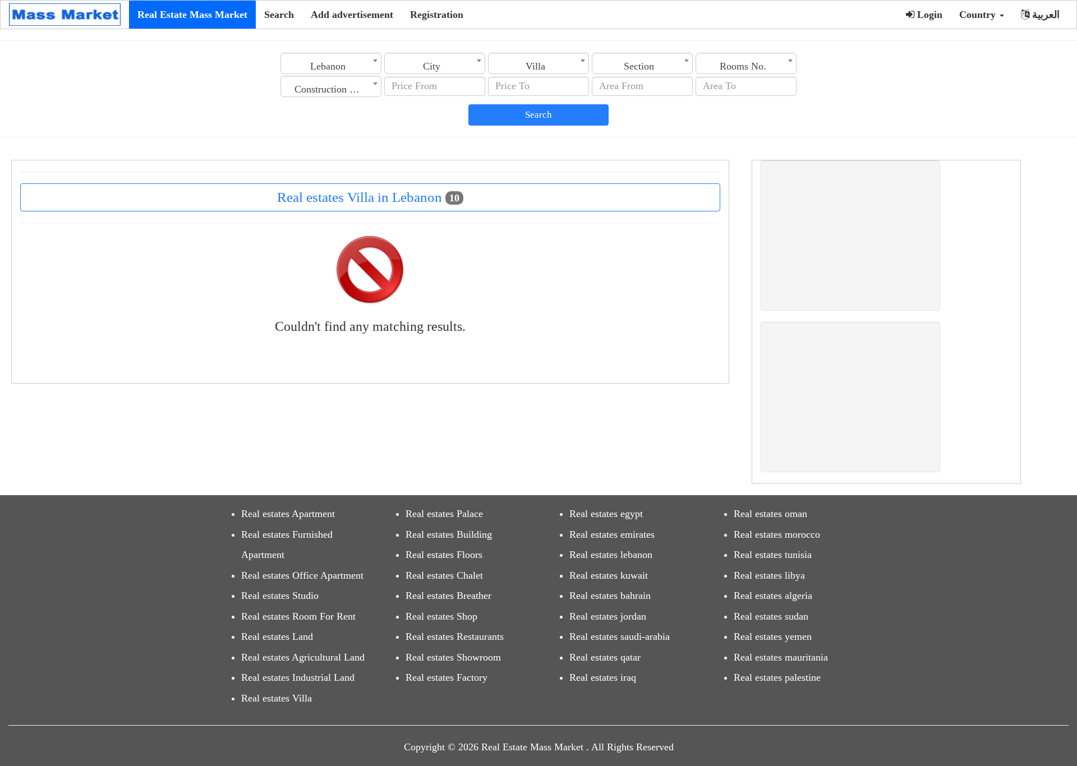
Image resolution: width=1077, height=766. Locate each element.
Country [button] (978, 14)
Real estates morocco (777, 534)
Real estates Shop (441, 616)
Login (928, 14)
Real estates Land (277, 636)
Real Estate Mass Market (192, 14)
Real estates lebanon (610, 554)
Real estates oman (770, 513)
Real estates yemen (773, 636)
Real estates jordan (607, 616)
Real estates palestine (777, 677)
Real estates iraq (602, 677)
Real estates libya (769, 575)
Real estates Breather (448, 595)
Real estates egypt (606, 513)
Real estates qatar (605, 657)
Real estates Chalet (444, 575)
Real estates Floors (444, 554)
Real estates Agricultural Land (303, 657)
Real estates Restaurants (455, 636)
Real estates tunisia (773, 554)
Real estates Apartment (288, 513)
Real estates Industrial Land (298, 677)
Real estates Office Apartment (302, 575)
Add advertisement (352, 14)
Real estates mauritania (781, 657)
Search (279, 14)
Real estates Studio (280, 595)
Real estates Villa (276, 698)
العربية (1044, 14)
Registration (436, 14)
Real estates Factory (446, 677)
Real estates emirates (612, 534)
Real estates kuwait (608, 575)
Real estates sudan (771, 616)
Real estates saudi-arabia (619, 636)
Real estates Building (449, 534)
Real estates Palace (444, 513)
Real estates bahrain (610, 595)
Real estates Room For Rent (298, 616)
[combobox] (330, 63)
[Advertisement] (850, 235)
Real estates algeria (773, 595)
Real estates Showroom (453, 657)
